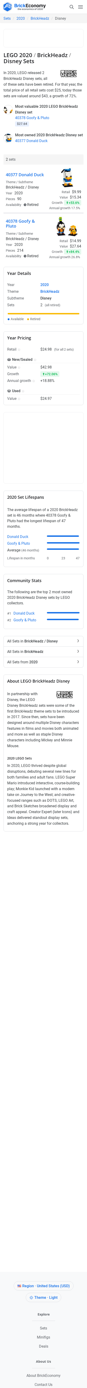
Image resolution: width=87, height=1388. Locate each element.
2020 (20, 18)
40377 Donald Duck (31, 141)
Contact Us (43, 1384)
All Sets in (32, 641)
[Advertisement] (46, 37)
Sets (7, 18)
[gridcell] (43, 314)
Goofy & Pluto (18, 543)
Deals (43, 1346)
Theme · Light (46, 1297)
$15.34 (75, 197)
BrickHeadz (40, 18)
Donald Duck (17, 536)
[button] (18, 349)
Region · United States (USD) (46, 1286)
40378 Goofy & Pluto (32, 118)
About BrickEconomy (43, 1375)
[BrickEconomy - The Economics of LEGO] (23, 7)
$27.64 (75, 246)
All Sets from (22, 662)
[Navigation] (76, 6)
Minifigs (43, 1337)
